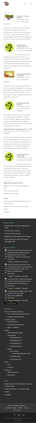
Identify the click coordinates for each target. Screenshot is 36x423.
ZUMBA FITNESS (10, 320)
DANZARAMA (12, 335)
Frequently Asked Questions (16, 317)
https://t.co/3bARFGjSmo (15, 271)
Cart (9, 364)
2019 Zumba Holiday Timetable (24, 75)
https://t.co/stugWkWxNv (15, 295)
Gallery (10, 349)
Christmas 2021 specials (11, 191)
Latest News (25, 22)
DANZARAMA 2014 (16, 346)
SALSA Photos (14, 351)
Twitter (6, 209)
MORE (7, 330)
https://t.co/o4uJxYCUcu (23, 257)
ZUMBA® (6, 24)
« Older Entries (8, 181)
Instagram (7, 212)
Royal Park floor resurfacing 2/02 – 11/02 (18, 129)
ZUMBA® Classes (13, 322)
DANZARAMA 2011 (16, 338)
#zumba (16, 265)
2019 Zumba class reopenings (23, 155)
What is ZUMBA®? (13, 327)
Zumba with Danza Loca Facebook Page (16, 206)
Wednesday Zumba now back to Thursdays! (18, 236)
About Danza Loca (13, 372)
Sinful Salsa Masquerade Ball (21, 353)
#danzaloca (11, 257)
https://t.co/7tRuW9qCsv (20, 283)
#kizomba (29, 279)
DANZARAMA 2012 (16, 340)
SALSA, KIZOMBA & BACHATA (14, 312)
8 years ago (11, 259)
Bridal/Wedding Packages (15, 333)
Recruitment (11, 375)
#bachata (23, 279)
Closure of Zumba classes (23, 17)
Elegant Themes (17, 418)
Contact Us (8, 370)
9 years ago (11, 273)
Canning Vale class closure (23, 104)
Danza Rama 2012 (15, 359)
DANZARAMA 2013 (16, 343)
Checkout (10, 367)
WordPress (18, 420)
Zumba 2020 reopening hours (22, 46)
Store (6, 362)
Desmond (21, 19)
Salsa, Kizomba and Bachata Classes (19, 314)
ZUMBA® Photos (15, 356)
